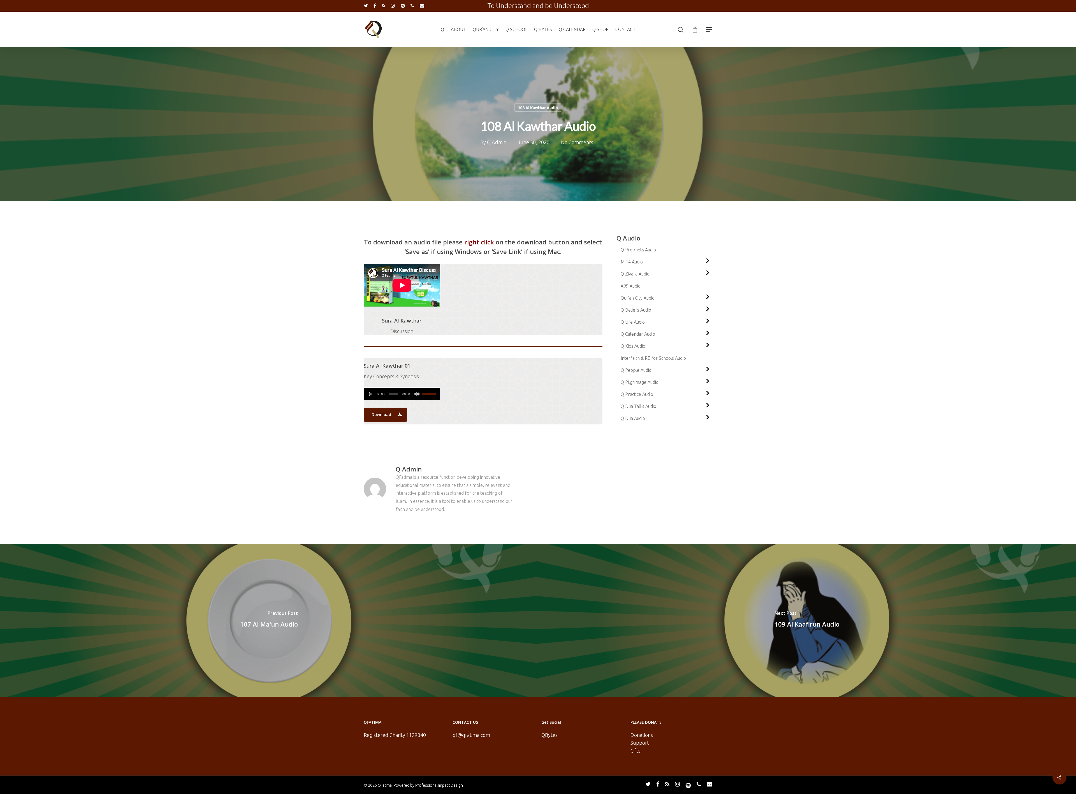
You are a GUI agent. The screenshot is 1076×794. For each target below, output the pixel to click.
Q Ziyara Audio (635, 273)
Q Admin (496, 142)
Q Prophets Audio (638, 249)
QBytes (549, 735)
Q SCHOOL (516, 29)
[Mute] (416, 394)
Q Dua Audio (633, 418)
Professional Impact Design (439, 785)
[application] (402, 394)
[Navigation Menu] (709, 29)
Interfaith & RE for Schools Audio (653, 358)
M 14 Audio (632, 261)
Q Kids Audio (633, 346)
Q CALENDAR (572, 29)
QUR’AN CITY (486, 29)
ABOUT (458, 29)
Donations (641, 735)
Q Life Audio (633, 321)
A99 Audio (631, 285)
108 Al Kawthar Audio (538, 108)
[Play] (370, 394)
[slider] (429, 392)
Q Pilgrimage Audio (639, 382)
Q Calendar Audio (638, 334)
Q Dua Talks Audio (638, 406)
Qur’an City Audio (638, 297)
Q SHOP (600, 29)
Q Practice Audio (637, 394)
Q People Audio (636, 370)
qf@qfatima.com (471, 735)
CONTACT (625, 29)
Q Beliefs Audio (636, 309)
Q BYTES (543, 29)
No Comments (577, 142)
